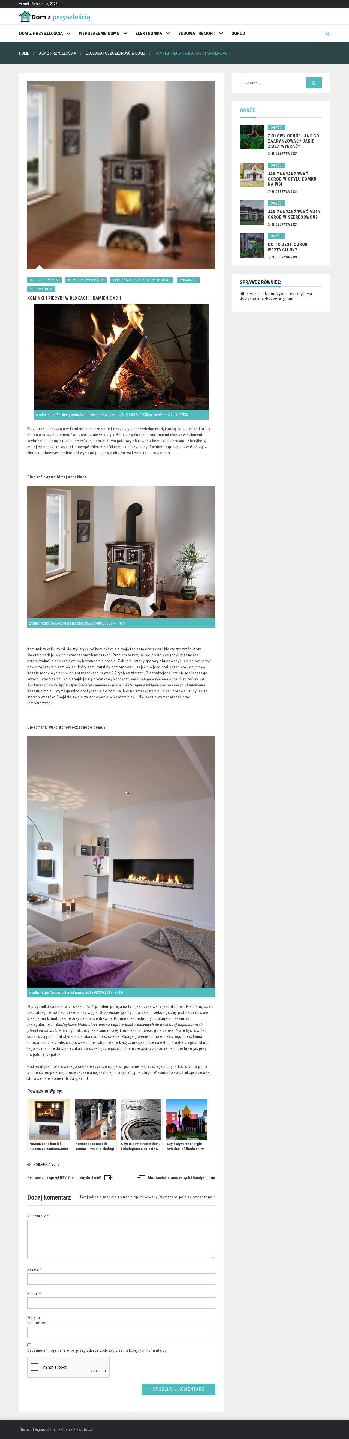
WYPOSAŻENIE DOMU (99, 33)
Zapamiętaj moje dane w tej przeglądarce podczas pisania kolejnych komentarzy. (97, 1350)
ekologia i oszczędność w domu (141, 280)
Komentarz (38, 1216)
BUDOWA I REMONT (196, 33)
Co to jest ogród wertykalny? (288, 247)
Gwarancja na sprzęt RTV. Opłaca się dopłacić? (64, 1178)
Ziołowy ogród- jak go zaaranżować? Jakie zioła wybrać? (293, 141)
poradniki (188, 280)
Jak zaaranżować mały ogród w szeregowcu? (294, 214)
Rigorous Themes (48, 1429)
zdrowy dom (41, 289)
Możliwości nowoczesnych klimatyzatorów (181, 1178)
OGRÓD (238, 33)
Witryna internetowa (37, 1320)
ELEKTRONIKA (149, 33)
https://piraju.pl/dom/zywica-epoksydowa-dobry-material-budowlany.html (276, 296)
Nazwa (34, 1269)
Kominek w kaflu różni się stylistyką (58, 649)
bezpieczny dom (44, 280)
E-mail (34, 1293)
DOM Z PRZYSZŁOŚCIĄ (41, 33)
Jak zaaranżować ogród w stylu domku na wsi (292, 179)
